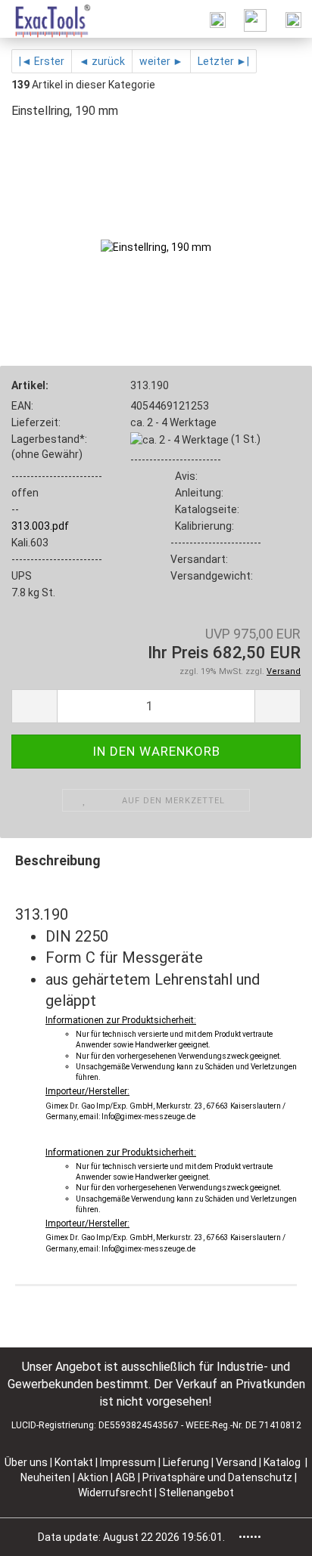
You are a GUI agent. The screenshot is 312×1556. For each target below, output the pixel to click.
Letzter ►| (223, 61)
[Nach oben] (270, 1533)
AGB (126, 1477)
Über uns (26, 1462)
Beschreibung (58, 860)
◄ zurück (102, 61)
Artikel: (29, 385)
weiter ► (161, 61)
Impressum (129, 1462)
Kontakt (74, 1462)
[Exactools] (46, 19)
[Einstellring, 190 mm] (156, 246)
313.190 (149, 385)
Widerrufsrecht (116, 1492)
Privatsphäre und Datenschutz (218, 1477)
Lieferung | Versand (211, 1462)
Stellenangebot (196, 1492)
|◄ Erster (41, 61)
